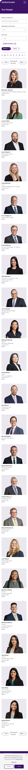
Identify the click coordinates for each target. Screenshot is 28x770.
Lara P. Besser (5, 559)
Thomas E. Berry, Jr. (7, 497)
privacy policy (19, 759)
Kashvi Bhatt (5, 688)
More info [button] (14, 762)
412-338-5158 (5, 345)
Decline (9, 766)
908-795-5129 (5, 312)
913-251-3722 (5, 124)
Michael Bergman (6, 436)
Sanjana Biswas (6, 720)
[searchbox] (10, 38)
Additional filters (8, 43)
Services (4, 35)
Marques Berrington (7, 465)
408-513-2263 (5, 660)
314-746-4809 (5, 408)
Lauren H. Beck (6, 121)
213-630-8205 (5, 281)
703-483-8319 (5, 188)
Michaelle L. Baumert (7, 90)
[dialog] (14, 761)
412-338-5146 (5, 627)
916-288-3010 (5, 155)
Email (3, 95)
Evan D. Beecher (6, 152)
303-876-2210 (5, 469)
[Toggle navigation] (24, 2)
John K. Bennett (6, 309)
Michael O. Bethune (7, 622)
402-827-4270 (5, 93)
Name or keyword (7, 18)
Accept (19, 766)
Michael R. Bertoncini (7, 528)
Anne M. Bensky (6, 372)
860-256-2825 (5, 693)
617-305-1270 (5, 531)
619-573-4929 (5, 562)
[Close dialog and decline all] (26, 755)
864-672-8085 (5, 595)
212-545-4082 (5, 725)
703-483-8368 (5, 248)
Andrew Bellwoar (6, 245)
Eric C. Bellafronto (6, 215)
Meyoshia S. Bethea (7, 590)
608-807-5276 (5, 377)
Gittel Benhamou (6, 276)
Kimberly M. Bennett (7, 340)
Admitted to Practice (8, 26)
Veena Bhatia (5, 655)
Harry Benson (5, 405)
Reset (15, 48)
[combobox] (14, 38)
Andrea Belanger (6, 183)
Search (5, 48)
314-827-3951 (5, 500)
